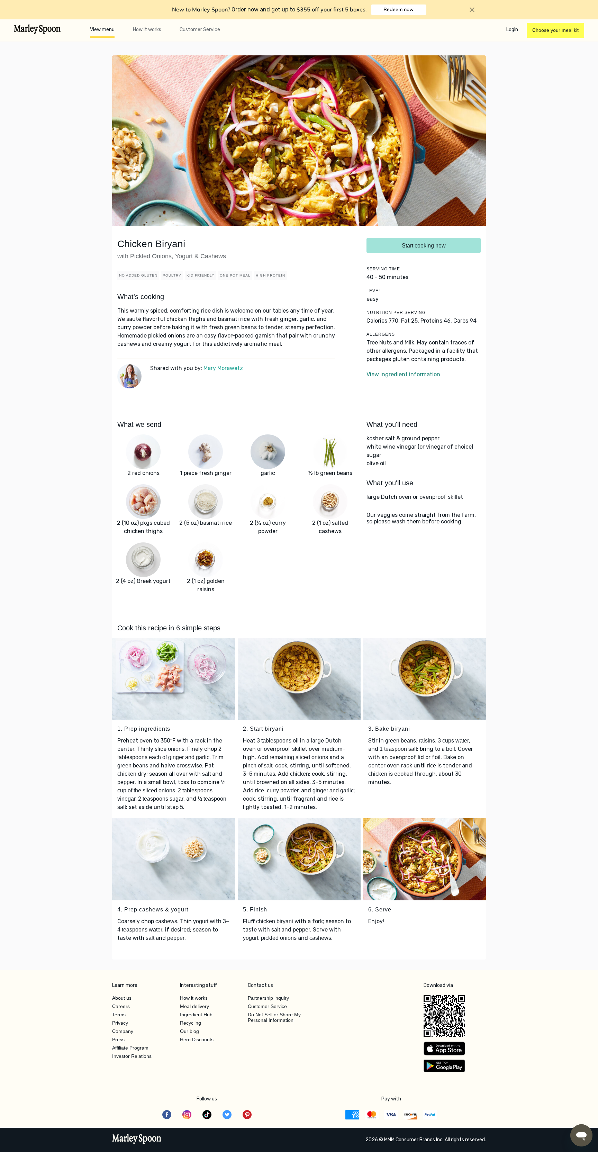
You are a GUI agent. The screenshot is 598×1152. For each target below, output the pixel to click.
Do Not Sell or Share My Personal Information (274, 1017)
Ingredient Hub (196, 1014)
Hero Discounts (197, 1039)
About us (122, 998)
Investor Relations (132, 1056)
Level (373, 290)
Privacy (120, 1023)
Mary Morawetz (223, 368)
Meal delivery (194, 1006)
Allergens (380, 334)
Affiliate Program (130, 1048)
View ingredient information (403, 374)
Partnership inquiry (268, 998)
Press (118, 1039)
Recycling (190, 1023)
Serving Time (383, 269)
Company (122, 1031)
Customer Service (200, 30)
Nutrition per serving (396, 312)
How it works (147, 30)
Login (512, 30)
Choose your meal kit (555, 30)
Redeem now (398, 9)
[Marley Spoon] (137, 1139)
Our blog (189, 1031)
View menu (102, 30)
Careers (121, 1006)
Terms (119, 1014)
